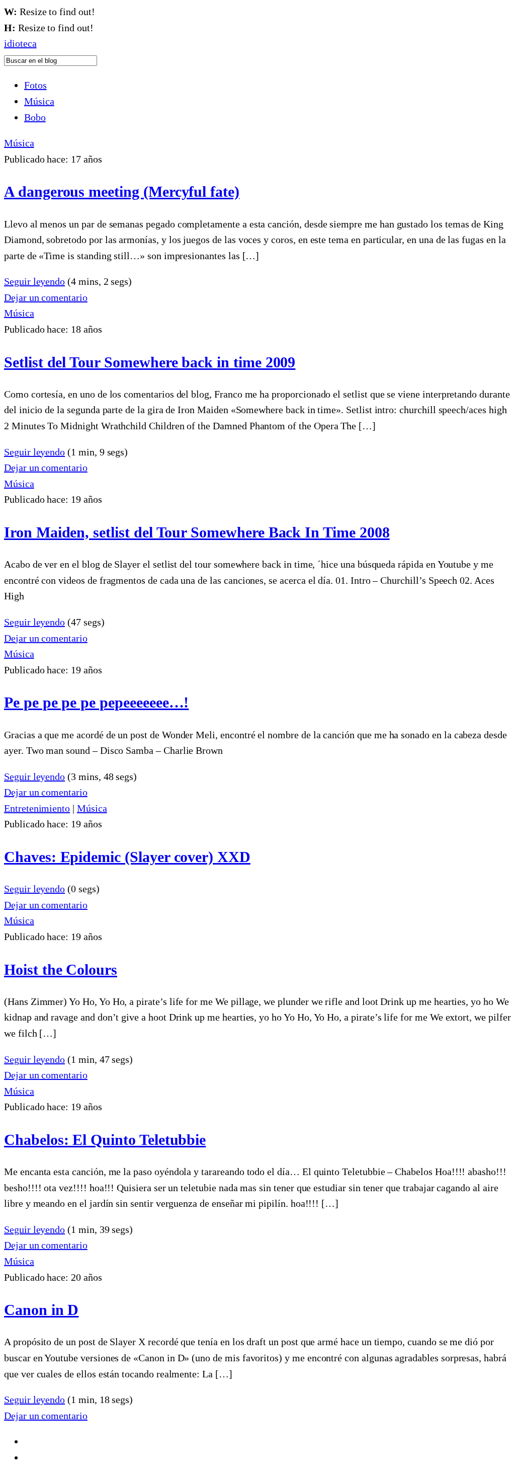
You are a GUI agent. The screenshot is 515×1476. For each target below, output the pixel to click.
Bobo (35, 117)
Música (39, 101)
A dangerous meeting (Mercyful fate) (121, 191)
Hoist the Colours (60, 969)
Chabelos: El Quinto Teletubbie (105, 1139)
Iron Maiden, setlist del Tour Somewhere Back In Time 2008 (197, 532)
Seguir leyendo (34, 281)
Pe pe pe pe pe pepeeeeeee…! (96, 702)
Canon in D (41, 1309)
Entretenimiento (37, 808)
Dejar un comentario (46, 297)
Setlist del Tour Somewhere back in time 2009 (149, 362)
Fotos (35, 85)
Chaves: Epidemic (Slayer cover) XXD (127, 856)
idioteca (20, 43)
